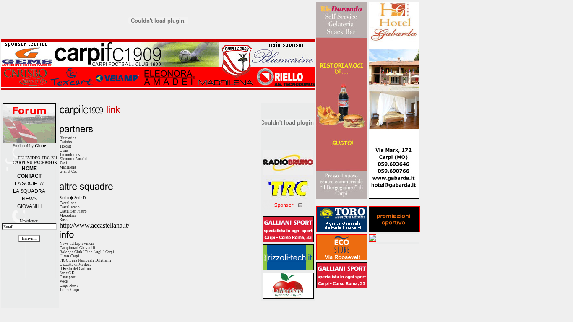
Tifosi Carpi (69, 290)
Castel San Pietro (73, 211)
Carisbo (66, 142)
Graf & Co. (68, 171)
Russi (64, 220)
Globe (40, 145)
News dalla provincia (77, 244)
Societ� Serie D (73, 198)
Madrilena (68, 167)
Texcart (65, 146)
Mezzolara (68, 215)
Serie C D (67, 273)
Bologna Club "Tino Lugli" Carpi (87, 252)
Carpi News (69, 285)
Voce (64, 281)
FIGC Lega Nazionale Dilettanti (85, 260)
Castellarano (70, 207)
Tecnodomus (70, 155)
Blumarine (68, 138)
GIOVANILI (29, 206)
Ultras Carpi (69, 256)
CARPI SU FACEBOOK (35, 162)
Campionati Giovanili (77, 248)
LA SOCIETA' (29, 184)
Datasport (68, 277)
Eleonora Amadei (74, 159)
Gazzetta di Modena (75, 264)
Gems (64, 150)
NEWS (29, 199)
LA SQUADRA (29, 191)
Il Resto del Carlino (75, 269)
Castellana (68, 203)
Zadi (63, 163)
